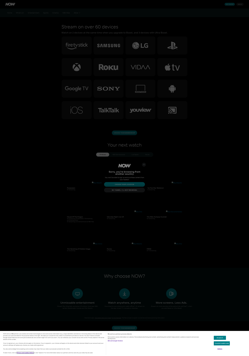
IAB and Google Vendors (115, 341)
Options (219, 349)
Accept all (220, 338)
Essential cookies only (222, 343)
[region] (124, 343)
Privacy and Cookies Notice (25, 353)
